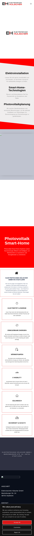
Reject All (17, 532)
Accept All (17, 522)
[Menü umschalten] (31, 4)
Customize (17, 527)
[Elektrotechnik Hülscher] (13, 3)
